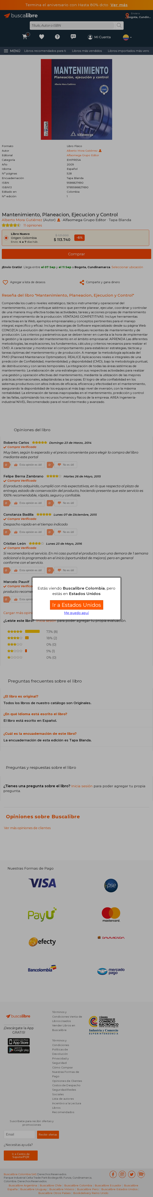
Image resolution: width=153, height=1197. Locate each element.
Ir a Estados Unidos (76, 605)
